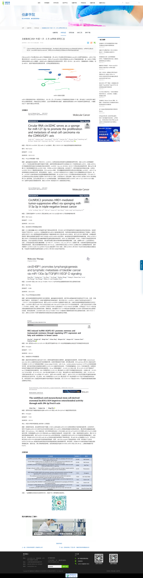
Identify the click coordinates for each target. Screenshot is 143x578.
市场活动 (83, 3)
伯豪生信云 (102, 3)
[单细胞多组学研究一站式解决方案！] (109, 134)
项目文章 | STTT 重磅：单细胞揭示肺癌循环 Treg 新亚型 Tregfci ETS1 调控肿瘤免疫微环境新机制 (108, 85)
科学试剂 (56, 3)
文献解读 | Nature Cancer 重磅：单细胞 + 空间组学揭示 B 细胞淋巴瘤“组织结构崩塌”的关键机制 (108, 102)
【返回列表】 (59, 543)
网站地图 (113, 571)
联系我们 (109, 571)
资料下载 (87, 32)
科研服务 (46, 3)
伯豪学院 (74, 3)
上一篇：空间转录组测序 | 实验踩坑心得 (32, 547)
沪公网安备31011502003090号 (40, 571)
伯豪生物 (92, 3)
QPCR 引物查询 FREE (83, 564)
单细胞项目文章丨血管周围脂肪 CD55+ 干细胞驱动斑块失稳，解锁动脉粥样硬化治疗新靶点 (108, 59)
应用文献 (71, 32)
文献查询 (80, 561)
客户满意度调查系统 (83, 558)
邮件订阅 (65, 566)
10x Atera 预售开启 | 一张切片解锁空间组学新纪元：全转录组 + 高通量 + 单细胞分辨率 (108, 94)
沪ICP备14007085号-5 (51, 571)
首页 (39, 3)
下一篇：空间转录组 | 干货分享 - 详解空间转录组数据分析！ (74, 547)
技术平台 (65, 3)
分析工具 (79, 32)
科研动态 (36, 28)
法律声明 (118, 571)
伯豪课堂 (55, 32)
